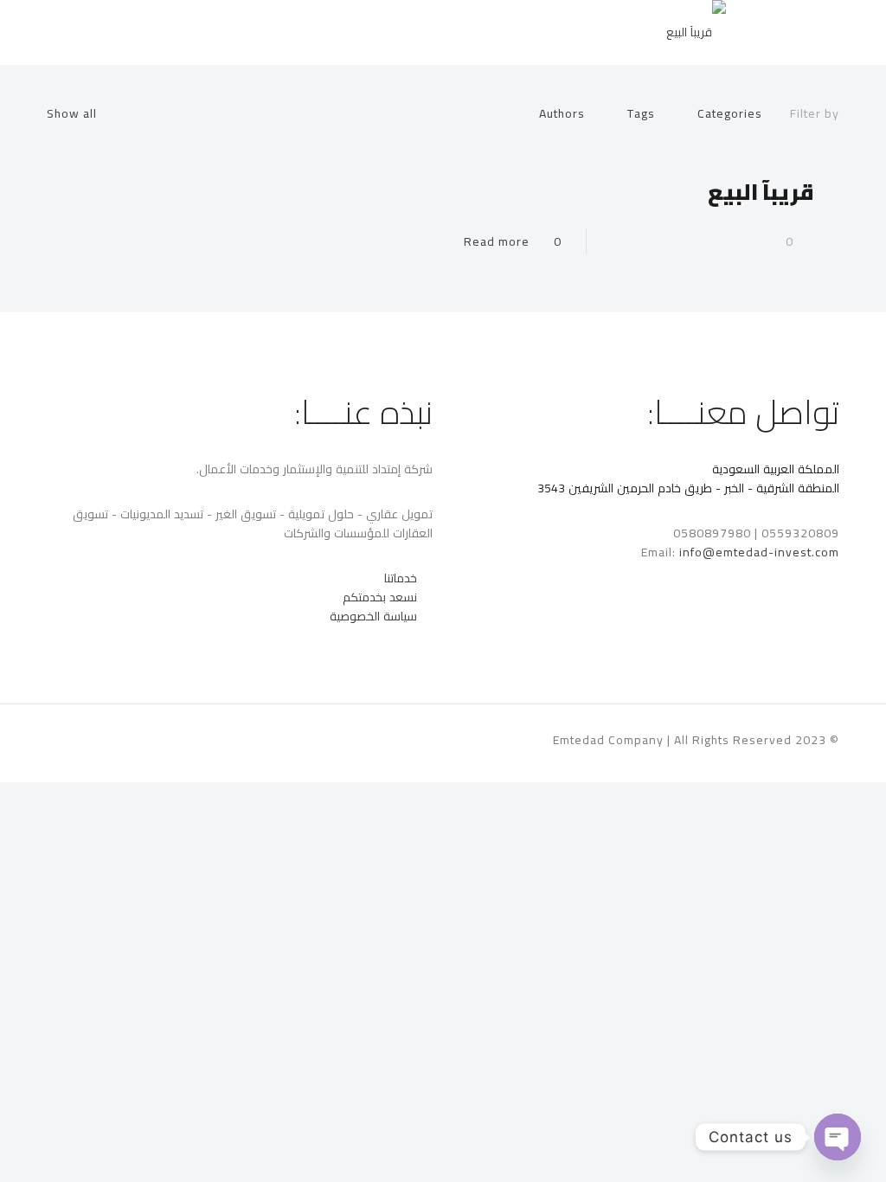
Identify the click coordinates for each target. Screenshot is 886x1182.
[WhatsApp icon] (177, 739)
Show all (72, 113)
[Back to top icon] (65, 741)
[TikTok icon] (106, 739)
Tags (641, 113)
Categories (729, 113)
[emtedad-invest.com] (696, 32)
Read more (497, 241)
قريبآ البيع (761, 191)
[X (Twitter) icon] (159, 739)
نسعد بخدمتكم (380, 597)
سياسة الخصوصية (375, 616)
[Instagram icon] (141, 739)
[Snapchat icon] (123, 739)
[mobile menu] (61, 32)
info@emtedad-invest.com (759, 552)
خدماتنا (400, 578)
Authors (562, 113)
